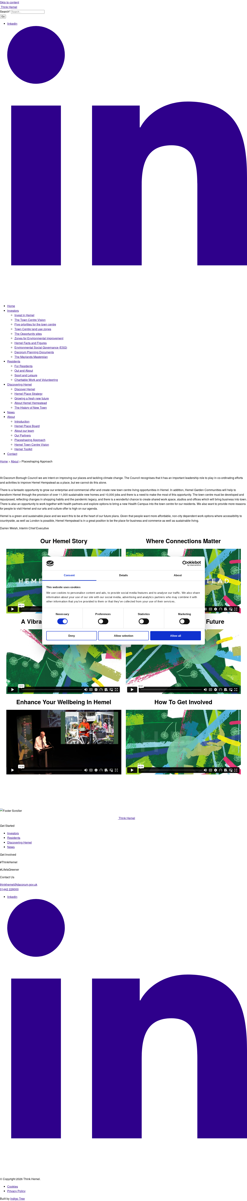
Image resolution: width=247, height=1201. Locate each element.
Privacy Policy (16, 1191)
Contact (12, 454)
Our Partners (22, 435)
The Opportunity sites (28, 334)
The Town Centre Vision (30, 320)
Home (11, 306)
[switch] (103, 621)
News (11, 412)
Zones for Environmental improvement (38, 338)
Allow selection (123, 635)
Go (3, 16)
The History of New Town (30, 407)
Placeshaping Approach (29, 440)
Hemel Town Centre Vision (31, 444)
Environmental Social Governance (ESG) (40, 347)
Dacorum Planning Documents (34, 352)
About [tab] (178, 575)
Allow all (175, 635)
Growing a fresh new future (31, 398)
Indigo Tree (17, 1198)
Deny (71, 635)
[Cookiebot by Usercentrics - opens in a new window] (185, 563)
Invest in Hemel (24, 315)
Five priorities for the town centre (35, 324)
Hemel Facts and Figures (30, 343)
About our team (24, 431)
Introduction (21, 421)
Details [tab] (123, 575)
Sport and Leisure (25, 375)
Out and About (23, 370)
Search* (5, 11)
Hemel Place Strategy (28, 394)
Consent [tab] (69, 575)
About (11, 417)
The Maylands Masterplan (31, 357)
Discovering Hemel (19, 384)
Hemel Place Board (27, 426)
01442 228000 (9, 889)
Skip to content (9, 2)
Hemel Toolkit (23, 449)
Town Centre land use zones (32, 329)
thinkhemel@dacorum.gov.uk (18, 884)
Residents (13, 361)
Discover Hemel (24, 389)
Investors (13, 311)
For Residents (23, 366)
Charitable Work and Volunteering (36, 380)
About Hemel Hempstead (30, 403)
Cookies (12, 1186)
